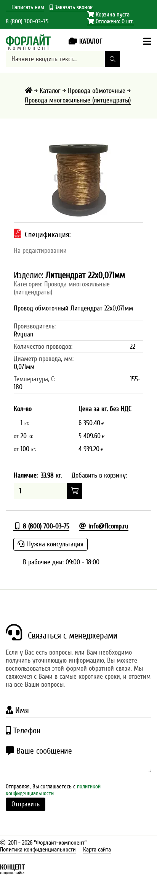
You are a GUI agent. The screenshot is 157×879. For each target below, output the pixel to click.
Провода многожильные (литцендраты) (78, 100)
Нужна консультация (54, 544)
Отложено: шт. (110, 21)
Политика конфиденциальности (38, 849)
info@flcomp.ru (107, 526)
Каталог (50, 91)
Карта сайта (97, 849)
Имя (21, 710)
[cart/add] (74, 491)
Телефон (25, 731)
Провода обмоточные (96, 91)
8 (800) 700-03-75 (27, 21)
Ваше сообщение (43, 751)
